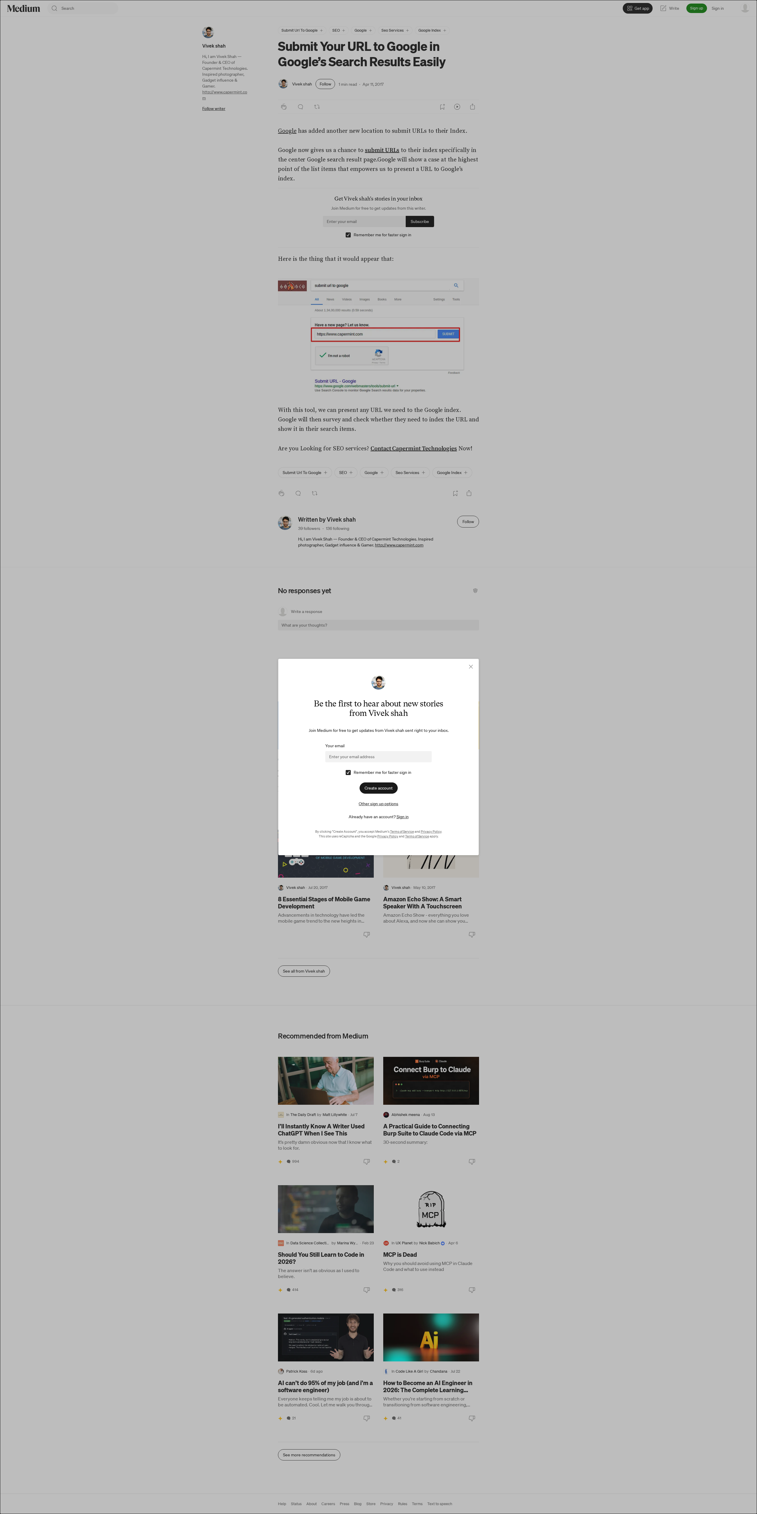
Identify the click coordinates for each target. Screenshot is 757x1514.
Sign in (403, 816)
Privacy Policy (431, 831)
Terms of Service (402, 831)
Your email (334, 745)
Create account (379, 788)
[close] (471, 666)
